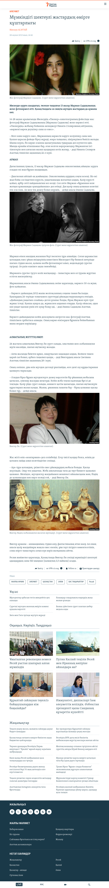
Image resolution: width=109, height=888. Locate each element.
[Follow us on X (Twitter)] (18, 811)
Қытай (59, 865)
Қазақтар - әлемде (18, 870)
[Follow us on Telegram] (36, 811)
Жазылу (59, 839)
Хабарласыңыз (17, 829)
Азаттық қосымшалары (21, 845)
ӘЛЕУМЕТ (14, 11)
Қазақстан (14, 865)
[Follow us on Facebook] (12, 811)
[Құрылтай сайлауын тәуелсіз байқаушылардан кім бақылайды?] (31, 685)
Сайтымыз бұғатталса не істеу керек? (27, 839)
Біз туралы (15, 834)
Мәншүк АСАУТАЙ (18, 30)
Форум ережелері (64, 834)
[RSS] (42, 811)
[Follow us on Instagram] (30, 811)
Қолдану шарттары (65, 829)
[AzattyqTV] (65, 884)
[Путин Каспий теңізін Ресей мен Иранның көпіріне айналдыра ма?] (77, 643)
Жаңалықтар (16, 860)
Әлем (58, 870)
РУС (42, 885)
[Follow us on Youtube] (24, 811)
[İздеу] (89, 884)
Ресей (58, 860)
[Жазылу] (49, 811)
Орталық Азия (16, 875)
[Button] (76, 41)
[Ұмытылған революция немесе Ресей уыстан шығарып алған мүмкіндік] (31, 643)
